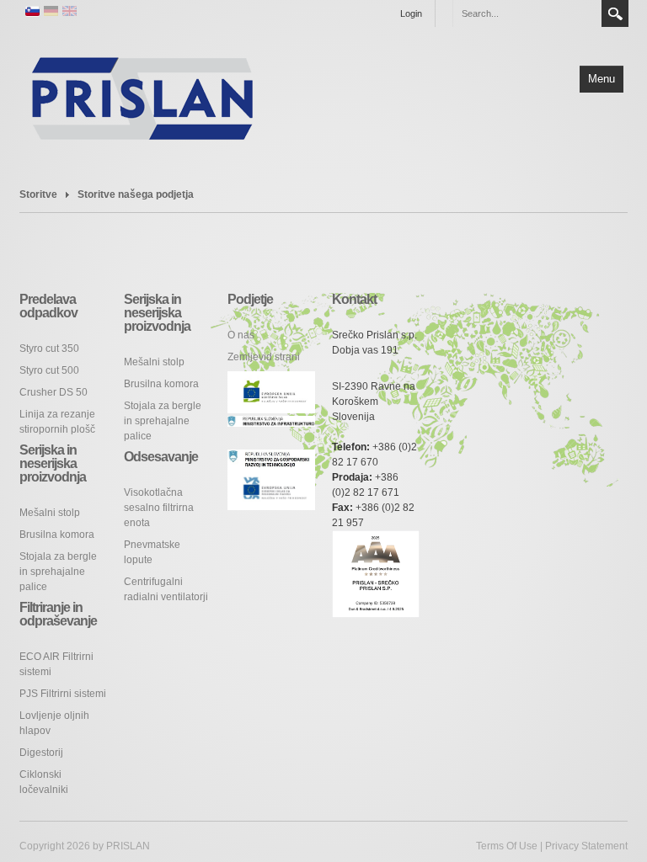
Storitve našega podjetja (136, 194)
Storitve (38, 194)
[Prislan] (142, 97)
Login (411, 13)
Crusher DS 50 (53, 392)
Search (615, 13)
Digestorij (41, 752)
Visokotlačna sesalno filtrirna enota (159, 508)
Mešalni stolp (49, 513)
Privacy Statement (586, 846)
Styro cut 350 (49, 348)
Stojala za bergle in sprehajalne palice (58, 572)
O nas (240, 335)
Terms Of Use (506, 846)
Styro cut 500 (49, 370)
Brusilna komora (56, 534)
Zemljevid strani (263, 357)
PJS (62, 694)
